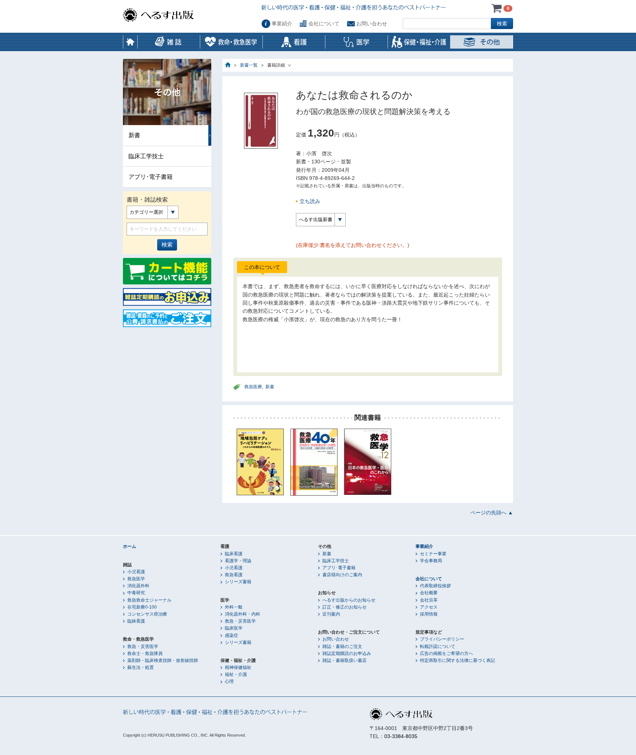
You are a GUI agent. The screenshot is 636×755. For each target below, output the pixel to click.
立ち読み (310, 201)
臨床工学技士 (146, 156)
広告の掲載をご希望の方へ (446, 653)
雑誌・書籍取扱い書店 (344, 660)
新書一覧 (249, 65)
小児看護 (136, 571)
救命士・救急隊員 (145, 653)
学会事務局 (431, 560)
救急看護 (234, 574)
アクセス (429, 607)
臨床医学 (234, 628)
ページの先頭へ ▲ (491, 512)
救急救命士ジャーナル (149, 600)
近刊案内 (331, 614)
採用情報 (429, 614)
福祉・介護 (236, 674)
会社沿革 (429, 600)
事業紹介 (282, 23)
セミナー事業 (433, 553)
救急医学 (136, 578)
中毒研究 (136, 592)
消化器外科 (138, 585)
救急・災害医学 (142, 646)
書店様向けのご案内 (342, 574)
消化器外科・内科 (242, 614)
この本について (262, 267)
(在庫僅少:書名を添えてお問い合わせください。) (352, 245)
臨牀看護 (136, 621)
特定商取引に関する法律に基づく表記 (457, 660)
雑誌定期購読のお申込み (346, 653)
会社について (323, 23)
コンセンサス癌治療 (147, 614)
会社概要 (429, 592)
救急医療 (253, 386)
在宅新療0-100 (142, 607)
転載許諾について (437, 646)
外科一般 (234, 607)
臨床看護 (234, 553)
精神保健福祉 (238, 667)
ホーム (130, 42)
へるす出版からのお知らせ (348, 600)
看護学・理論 (238, 560)
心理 (229, 681)
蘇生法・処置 (140, 667)
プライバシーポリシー (442, 639)
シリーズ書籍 (238, 581)
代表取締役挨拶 (435, 585)
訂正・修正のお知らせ (344, 607)
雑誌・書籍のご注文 (342, 646)
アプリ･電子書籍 (150, 177)
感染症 (231, 635)
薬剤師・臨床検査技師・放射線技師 (162, 660)
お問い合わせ (371, 23)
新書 (269, 386)
